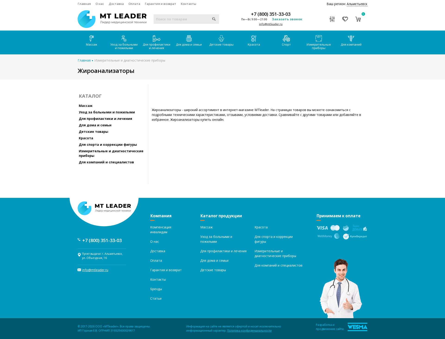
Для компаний (351, 44)
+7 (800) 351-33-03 (270, 14)
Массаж (91, 44)
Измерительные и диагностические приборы (129, 60)
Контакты (188, 4)
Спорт (286, 44)
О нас (99, 4)
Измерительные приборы (319, 46)
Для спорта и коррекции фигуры (108, 144)
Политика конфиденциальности (249, 331)
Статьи (156, 298)
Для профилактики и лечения (156, 46)
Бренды (156, 289)
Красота (254, 44)
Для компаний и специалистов (106, 162)
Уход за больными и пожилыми (124, 46)
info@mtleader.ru (271, 24)
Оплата (134, 4)
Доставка (116, 4)
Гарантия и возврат (160, 4)
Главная (84, 4)
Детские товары (221, 44)
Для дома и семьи (189, 44)
